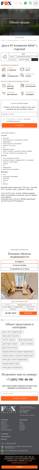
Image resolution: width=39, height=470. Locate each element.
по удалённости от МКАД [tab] (19, 269)
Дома (21, 422)
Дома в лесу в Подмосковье (12, 332)
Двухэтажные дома (25, 340)
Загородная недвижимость (13, 40)
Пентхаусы (4, 424)
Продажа (23, 40)
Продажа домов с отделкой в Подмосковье (17, 356)
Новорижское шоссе (24, 304)
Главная (3, 40)
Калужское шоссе (31, 40)
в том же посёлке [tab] (19, 265)
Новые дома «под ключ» (10, 336)
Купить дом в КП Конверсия (12, 367)
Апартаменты (5, 426)
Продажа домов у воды (10, 363)
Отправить (19, 125)
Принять (19, 467)
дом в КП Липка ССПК (19, 301)
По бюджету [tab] (19, 262)
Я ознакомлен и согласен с (18, 120)
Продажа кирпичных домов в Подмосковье (17, 352)
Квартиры (3, 422)
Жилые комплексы (6, 429)
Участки (22, 424)
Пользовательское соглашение (27, 415)
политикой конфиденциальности (21, 461)
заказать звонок (19, 398)
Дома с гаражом (27, 344)
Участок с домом (8, 340)
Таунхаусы (4, 428)
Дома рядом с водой (9, 344)
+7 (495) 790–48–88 (19, 379)
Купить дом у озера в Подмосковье (14, 359)
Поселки (22, 429)
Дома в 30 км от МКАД (9, 348)
